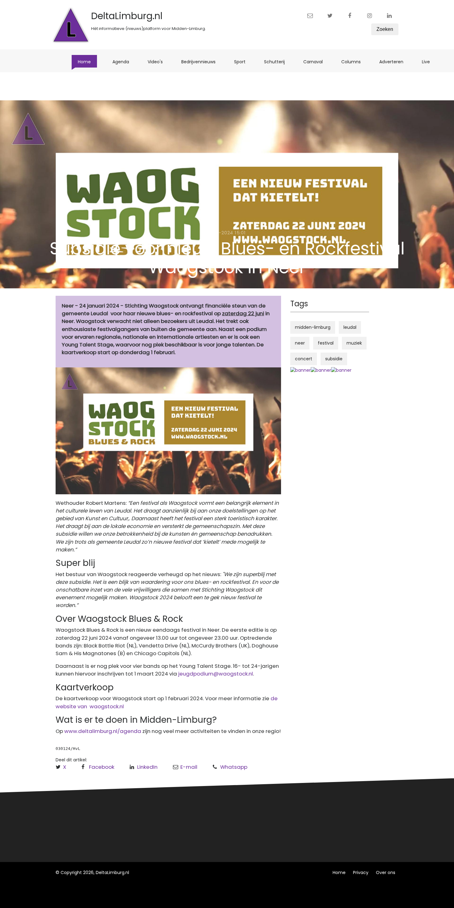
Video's (158, 61)
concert (303, 359)
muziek (354, 343)
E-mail (188, 767)
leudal (349, 327)
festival (326, 343)
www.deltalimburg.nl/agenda (102, 731)
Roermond (158, 823)
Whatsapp (233, 767)
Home (87, 61)
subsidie (334, 359)
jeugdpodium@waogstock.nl (215, 673)
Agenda (123, 61)
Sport (243, 61)
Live (429, 61)
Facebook (101, 767)
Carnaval (316, 61)
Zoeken (384, 29)
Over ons (385, 872)
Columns (354, 61)
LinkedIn (147, 767)
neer (300, 343)
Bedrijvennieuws (201, 61)
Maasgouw (158, 834)
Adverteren (394, 61)
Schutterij (277, 61)
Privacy (360, 872)
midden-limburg (312, 327)
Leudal (154, 811)
